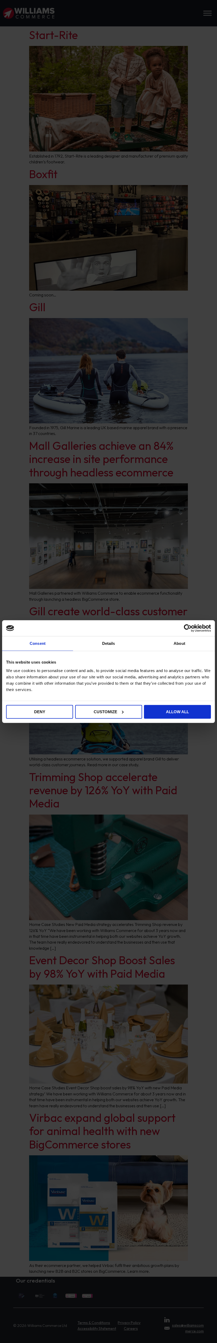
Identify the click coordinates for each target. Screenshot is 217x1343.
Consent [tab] (38, 643)
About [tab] (179, 643)
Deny (39, 711)
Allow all (177, 711)
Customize (105, 711)
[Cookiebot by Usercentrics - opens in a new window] (188, 628)
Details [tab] (108, 643)
